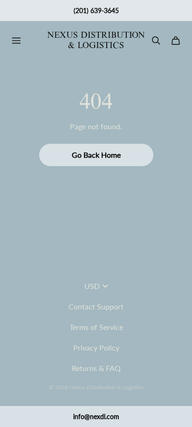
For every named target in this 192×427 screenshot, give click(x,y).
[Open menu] (16, 40)
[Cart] (175, 40)
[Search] (156, 40)
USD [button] (92, 285)
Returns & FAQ (96, 368)
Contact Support (96, 306)
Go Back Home (96, 154)
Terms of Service (96, 326)
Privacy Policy (96, 347)
